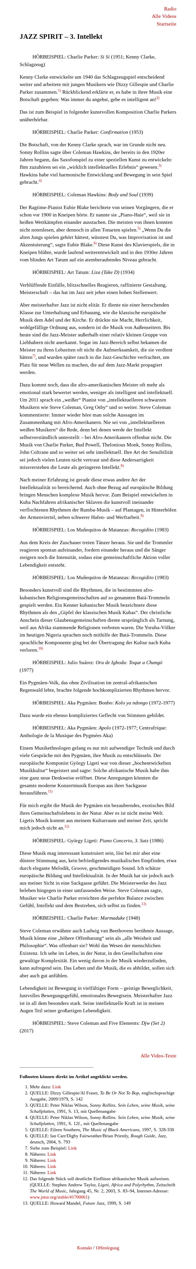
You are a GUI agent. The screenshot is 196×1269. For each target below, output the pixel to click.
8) (122, 466)
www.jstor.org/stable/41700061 (59, 1197)
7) (33, 356)
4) (40, 180)
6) (95, 243)
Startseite (166, 24)
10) (40, 648)
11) (50, 791)
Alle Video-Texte (158, 1055)
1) (59, 90)
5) (139, 228)
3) (160, 165)
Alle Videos (164, 16)
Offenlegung (107, 1247)
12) (66, 826)
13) (143, 904)
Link (56, 1086)
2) (158, 98)
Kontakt (84, 1247)
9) (142, 516)
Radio (170, 8)
